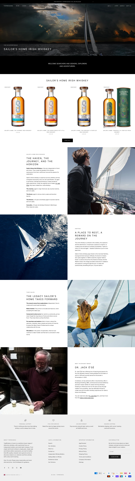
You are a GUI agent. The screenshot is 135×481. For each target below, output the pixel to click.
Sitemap (81, 462)
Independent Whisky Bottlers (56, 454)
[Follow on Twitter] (8, 468)
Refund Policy (83, 451)
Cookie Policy (82, 446)
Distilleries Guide (53, 459)
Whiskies (32, 5)
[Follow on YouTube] (21, 468)
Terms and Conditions (85, 457)
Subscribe (115, 456)
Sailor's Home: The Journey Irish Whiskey (17, 130)
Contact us (51, 451)
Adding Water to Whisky (54, 457)
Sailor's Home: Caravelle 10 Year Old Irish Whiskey (117, 131)
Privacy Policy (83, 448)
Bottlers (41, 5)
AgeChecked (82, 443)
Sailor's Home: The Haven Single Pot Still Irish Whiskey (51, 131)
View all (67, 140)
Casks (24, 5)
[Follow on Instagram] (12, 468)
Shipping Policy (83, 454)
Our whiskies (52, 446)
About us (50, 448)
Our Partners (52, 462)
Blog (17, 5)
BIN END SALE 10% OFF (67, 1)
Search (50, 443)
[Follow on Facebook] (4, 468)
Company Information (85, 459)
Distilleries (51, 5)
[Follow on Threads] (17, 468)
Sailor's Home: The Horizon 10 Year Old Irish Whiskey (84, 131)
